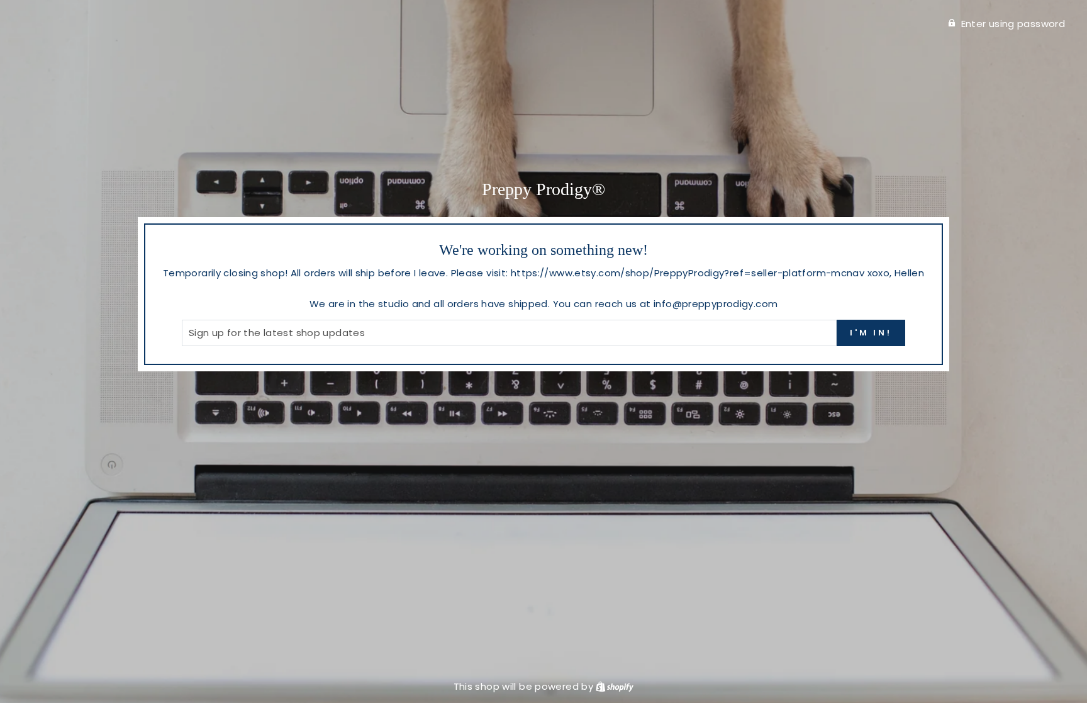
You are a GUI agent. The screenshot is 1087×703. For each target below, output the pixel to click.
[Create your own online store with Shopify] (614, 686)
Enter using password (1013, 23)
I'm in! (871, 333)
